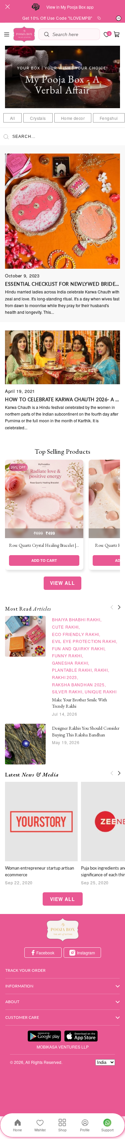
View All (62, 583)
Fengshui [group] (109, 118)
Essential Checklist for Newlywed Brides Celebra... (62, 284)
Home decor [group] (73, 118)
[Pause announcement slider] (118, 18)
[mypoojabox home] (62, 929)
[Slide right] (119, 607)
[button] (6, 34)
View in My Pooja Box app (70, 7)
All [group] (12, 118)
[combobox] (74, 34)
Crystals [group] (38, 118)
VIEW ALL (62, 899)
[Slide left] (111, 607)
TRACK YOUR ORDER (25, 970)
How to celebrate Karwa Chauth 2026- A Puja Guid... (62, 399)
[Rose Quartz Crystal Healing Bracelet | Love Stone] (44, 499)
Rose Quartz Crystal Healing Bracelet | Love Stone (44, 545)
